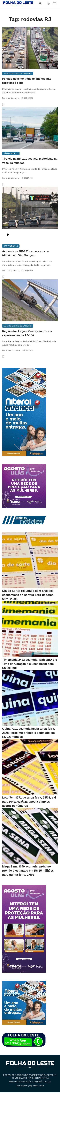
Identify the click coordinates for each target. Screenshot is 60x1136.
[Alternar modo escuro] (48, 3)
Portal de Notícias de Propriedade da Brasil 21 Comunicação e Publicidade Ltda (30, 1076)
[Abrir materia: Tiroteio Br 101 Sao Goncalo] (30, 128)
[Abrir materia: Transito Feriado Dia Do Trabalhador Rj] (30, 48)
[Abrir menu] (54, 3)
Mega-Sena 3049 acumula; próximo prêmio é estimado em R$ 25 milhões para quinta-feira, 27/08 (28, 870)
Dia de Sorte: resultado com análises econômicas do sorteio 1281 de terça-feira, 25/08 (28, 595)
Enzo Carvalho (12, 98)
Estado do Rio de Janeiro (18, 73)
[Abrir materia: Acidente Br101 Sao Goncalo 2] (30, 214)
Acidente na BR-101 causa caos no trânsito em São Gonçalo (25, 253)
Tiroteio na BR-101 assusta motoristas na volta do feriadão (29, 160)
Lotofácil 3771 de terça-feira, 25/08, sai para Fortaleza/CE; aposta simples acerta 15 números (29, 801)
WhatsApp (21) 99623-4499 (30, 1085)
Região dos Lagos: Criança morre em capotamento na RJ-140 (27, 333)
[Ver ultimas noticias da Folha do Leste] (24, 520)
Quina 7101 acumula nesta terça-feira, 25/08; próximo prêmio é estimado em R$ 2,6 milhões (28, 732)
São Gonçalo (11, 153)
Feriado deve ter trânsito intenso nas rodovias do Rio (26, 80)
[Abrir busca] (40, 3)
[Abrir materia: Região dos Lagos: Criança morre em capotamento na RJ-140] (30, 300)
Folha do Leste (13, 350)
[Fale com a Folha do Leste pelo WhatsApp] (24, 1040)
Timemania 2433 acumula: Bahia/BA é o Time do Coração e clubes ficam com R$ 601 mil (29, 664)
